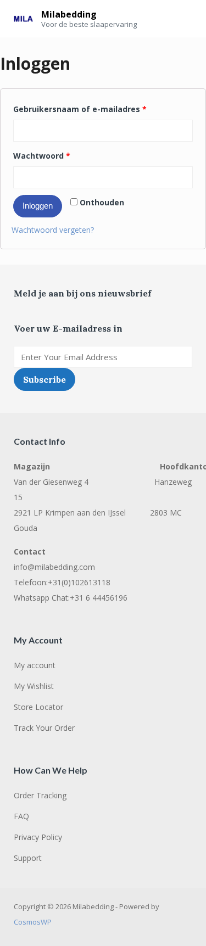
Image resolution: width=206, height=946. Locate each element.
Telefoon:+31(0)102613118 (62, 582)
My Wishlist (34, 686)
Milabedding (69, 14)
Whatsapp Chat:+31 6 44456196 (70, 597)
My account (34, 665)
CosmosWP (33, 922)
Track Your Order (44, 728)
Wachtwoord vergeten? (53, 230)
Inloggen (38, 205)
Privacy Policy (38, 837)
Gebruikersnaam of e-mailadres (80, 109)
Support (28, 858)
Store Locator (38, 707)
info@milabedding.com (54, 567)
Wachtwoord (41, 155)
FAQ (21, 816)
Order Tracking (40, 795)
